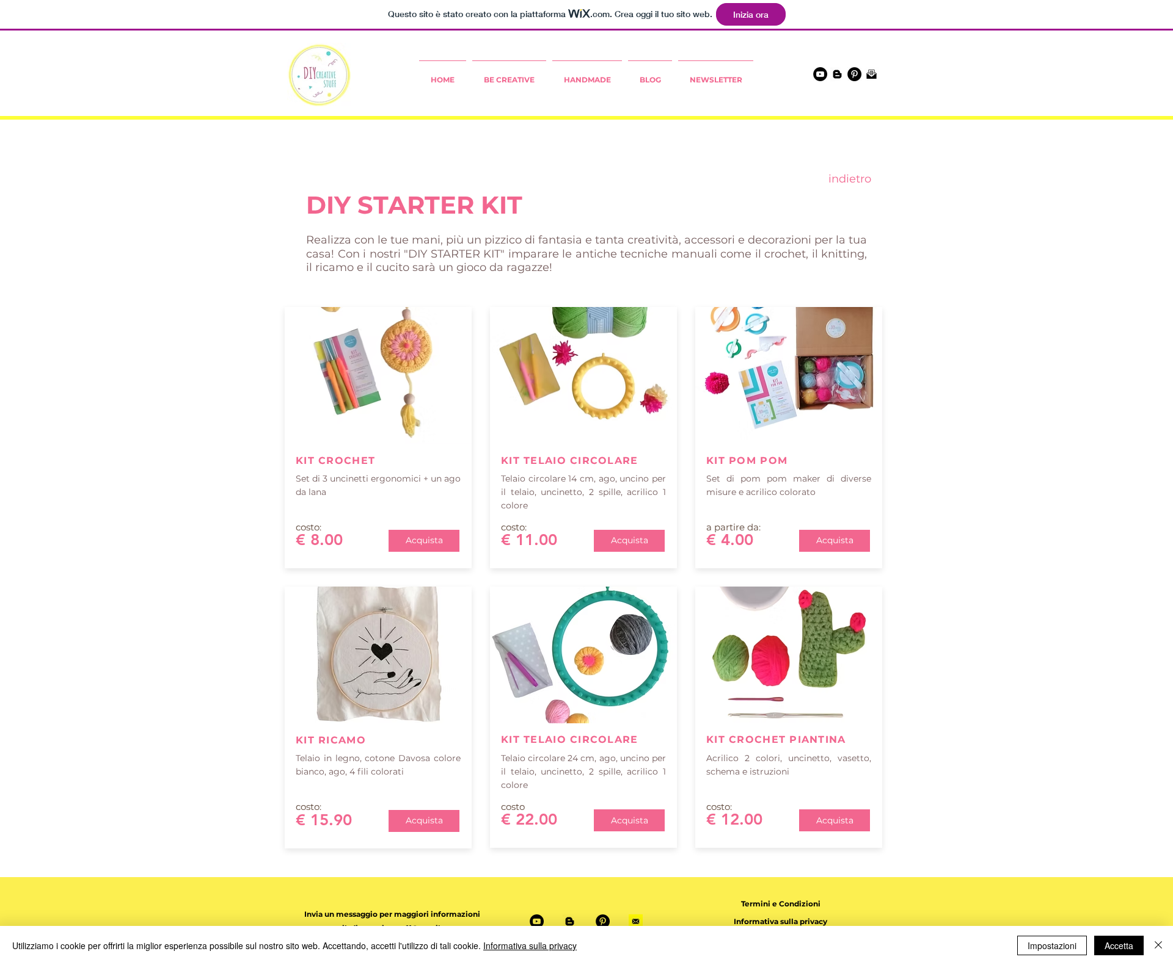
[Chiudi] (1158, 945)
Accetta (1119, 945)
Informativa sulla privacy (530, 945)
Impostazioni (1052, 945)
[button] (392, 914)
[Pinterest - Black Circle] (854, 74)
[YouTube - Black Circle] (820, 74)
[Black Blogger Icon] (837, 74)
